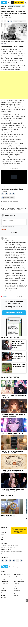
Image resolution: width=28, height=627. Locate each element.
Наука (2, 588)
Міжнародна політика (6, 576)
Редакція (3, 532)
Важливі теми (5, 6)
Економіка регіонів (6, 586)
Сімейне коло (17, 590)
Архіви (2, 530)
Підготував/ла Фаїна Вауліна (9, 201)
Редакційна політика (6, 537)
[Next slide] (26, 6)
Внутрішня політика (6, 574)
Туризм (15, 593)
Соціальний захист (18, 574)
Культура (3, 597)
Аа (12, 2)
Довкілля (3, 593)
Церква (3, 595)
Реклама (3, 534)
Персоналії (16, 583)
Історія (15, 588)
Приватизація (4, 583)
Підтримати (20, 2)
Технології (3, 590)
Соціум (15, 586)
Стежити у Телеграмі (15, 312)
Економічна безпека (19, 581)
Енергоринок (4, 581)
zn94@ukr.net (18, 551)
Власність (16, 595)
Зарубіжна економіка (19, 576)
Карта (2, 539)
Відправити (14, 232)
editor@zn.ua (22, 554)
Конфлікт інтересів (18, 579)
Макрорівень (4, 579)
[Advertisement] (14, 85)
